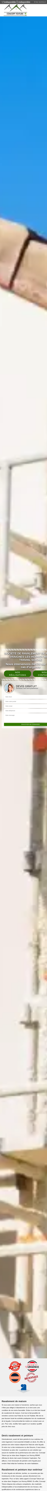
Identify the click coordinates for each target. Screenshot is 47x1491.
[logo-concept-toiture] (15, 10)
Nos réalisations (17, 673)
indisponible (9, 2)
